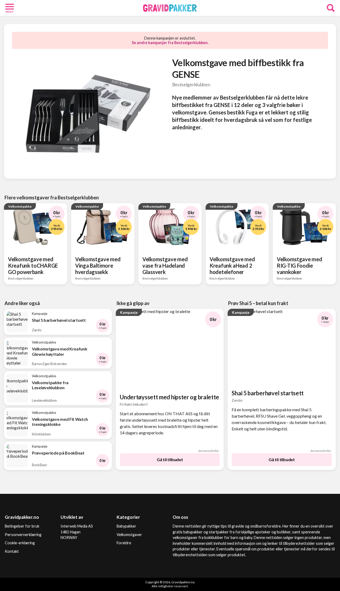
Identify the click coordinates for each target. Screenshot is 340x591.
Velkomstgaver (129, 534)
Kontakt (12, 551)
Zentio (237, 400)
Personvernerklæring (23, 534)
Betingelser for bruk (22, 526)
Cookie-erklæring (20, 543)
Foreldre (124, 543)
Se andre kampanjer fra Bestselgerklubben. (170, 42)
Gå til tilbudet (170, 459)
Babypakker (126, 526)
